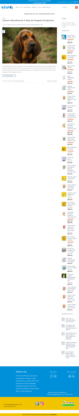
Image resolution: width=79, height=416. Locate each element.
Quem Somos (27, 7)
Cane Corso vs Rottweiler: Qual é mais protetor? (71, 320)
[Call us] (73, 376)
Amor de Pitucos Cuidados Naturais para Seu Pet (30, 24)
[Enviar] (76, 7)
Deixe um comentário (52, 81)
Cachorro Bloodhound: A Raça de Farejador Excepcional (28, 20)
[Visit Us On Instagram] (42, 403)
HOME (17, 7)
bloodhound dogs (20, 81)
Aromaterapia (46, 7)
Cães (3, 18)
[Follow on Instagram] (55, 376)
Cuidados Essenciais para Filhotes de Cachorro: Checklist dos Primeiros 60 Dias (71, 345)
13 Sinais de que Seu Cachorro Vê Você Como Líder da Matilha (71, 327)
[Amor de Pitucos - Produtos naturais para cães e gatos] (7, 7)
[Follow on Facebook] (51, 376)
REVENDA (34, 7)
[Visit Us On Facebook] (37, 403)
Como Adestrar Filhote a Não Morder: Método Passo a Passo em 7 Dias (71, 355)
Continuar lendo (9, 75)
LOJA (21, 7)
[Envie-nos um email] (69, 376)
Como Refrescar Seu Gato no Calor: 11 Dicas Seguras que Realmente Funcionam (71, 336)
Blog (39, 7)
